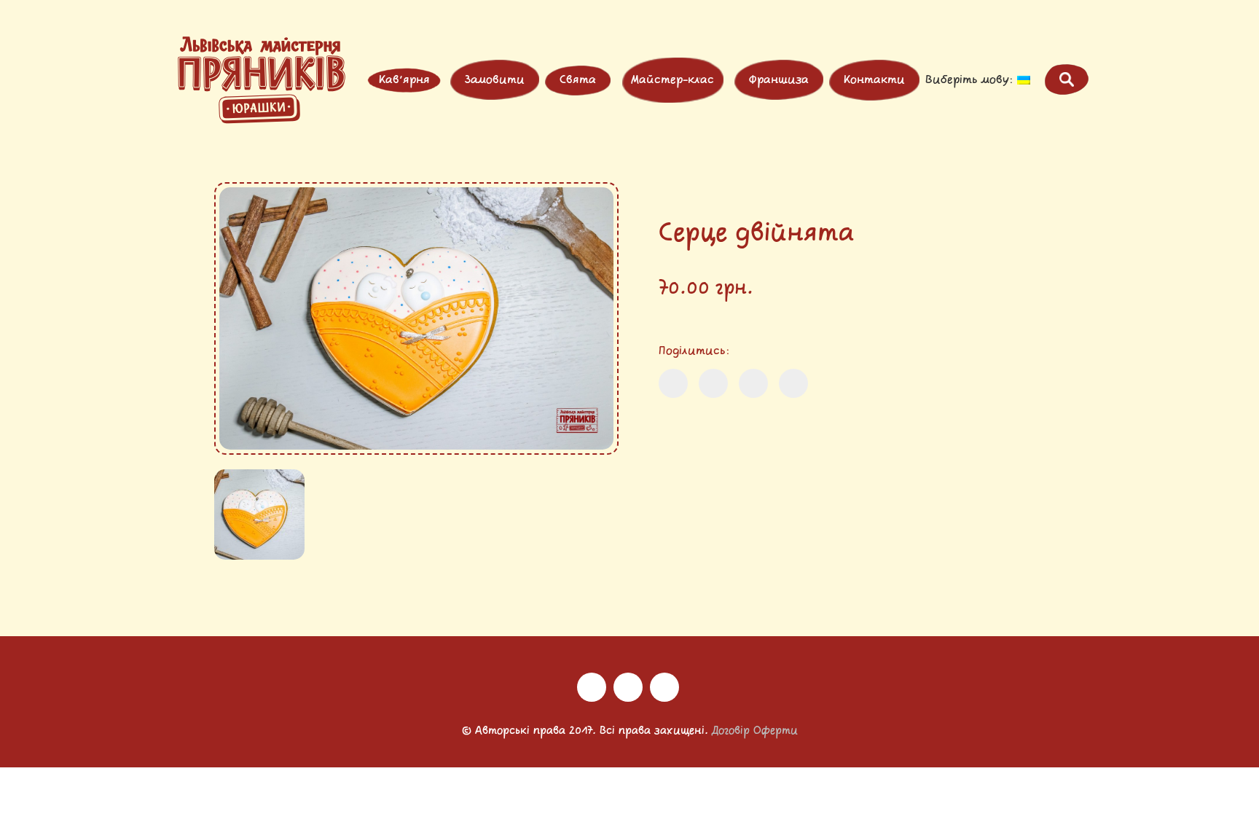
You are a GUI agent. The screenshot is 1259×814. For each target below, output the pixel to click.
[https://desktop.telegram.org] (664, 687)
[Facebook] (628, 687)
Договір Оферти (755, 731)
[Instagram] (591, 687)
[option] (416, 318)
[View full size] (236, 206)
